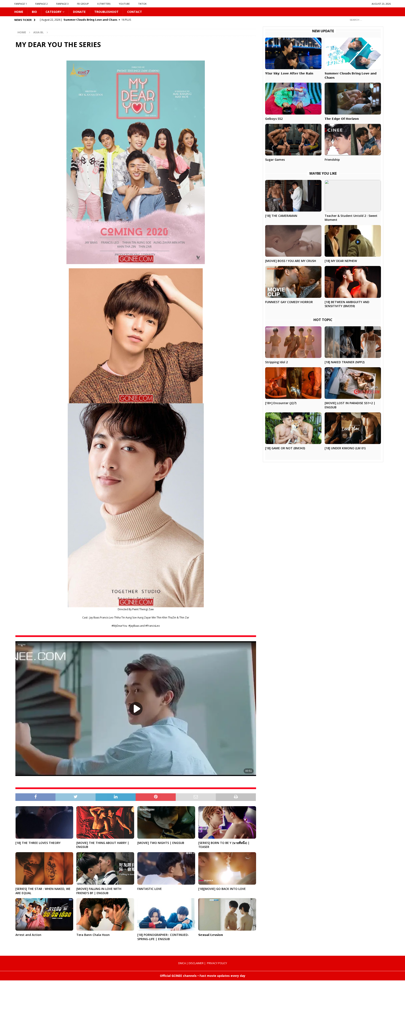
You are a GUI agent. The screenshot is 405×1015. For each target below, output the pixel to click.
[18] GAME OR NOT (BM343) (285, 448)
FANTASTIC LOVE (149, 889)
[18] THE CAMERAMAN (281, 216)
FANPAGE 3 (62, 3)
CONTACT (134, 12)
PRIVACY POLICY (217, 963)
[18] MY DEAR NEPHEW (341, 261)
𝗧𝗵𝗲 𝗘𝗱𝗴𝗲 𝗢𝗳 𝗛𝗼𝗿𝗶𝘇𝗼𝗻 (342, 119)
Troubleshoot (106, 12)
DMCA (182, 963)
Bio (34, 12)
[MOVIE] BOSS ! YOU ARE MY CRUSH (290, 261)
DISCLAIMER (196, 963)
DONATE (79, 12)
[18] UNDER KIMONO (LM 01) (345, 448)
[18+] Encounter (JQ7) (280, 403)
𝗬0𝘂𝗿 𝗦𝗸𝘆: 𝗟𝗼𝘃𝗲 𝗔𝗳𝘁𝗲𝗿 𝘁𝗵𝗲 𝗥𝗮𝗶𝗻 (289, 73)
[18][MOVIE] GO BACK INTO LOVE (222, 889)
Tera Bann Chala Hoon (93, 935)
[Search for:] (368, 20)
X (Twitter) (103, 3)
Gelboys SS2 (274, 119)
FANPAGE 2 (41, 3)
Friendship (332, 160)
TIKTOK (142, 3)
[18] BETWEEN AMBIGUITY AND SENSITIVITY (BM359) (347, 304)
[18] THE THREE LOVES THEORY (38, 843)
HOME (18, 12)
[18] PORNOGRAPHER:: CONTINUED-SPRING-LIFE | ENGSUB (163, 937)
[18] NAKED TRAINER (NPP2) (344, 362)
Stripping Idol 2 (276, 362)
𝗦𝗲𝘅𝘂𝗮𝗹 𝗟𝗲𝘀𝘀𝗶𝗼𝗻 (210, 935)
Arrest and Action (28, 935)
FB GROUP (83, 3)
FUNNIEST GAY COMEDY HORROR (289, 302)
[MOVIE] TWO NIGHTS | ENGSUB (160, 843)
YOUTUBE (124, 3)
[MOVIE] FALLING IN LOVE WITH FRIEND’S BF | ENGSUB (98, 891)
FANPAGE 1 (20, 3)
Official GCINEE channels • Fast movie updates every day (202, 976)
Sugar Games (275, 160)
